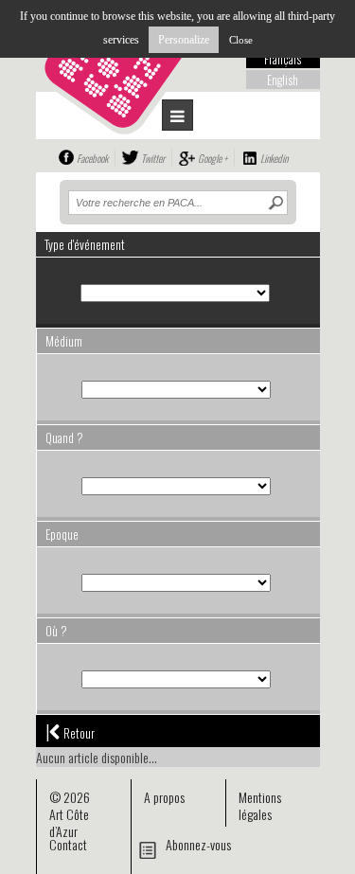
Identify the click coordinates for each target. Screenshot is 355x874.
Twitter (153, 158)
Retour (70, 731)
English (282, 79)
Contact (68, 844)
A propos (164, 797)
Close (241, 39)
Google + (212, 158)
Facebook (92, 158)
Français (282, 58)
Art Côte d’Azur (69, 822)
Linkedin (274, 158)
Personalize (183, 39)
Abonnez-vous (198, 844)
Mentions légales (260, 805)
